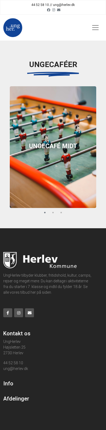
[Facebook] (48, 10)
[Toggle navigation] (95, 27)
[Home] (12, 27)
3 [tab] (61, 212)
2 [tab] (53, 212)
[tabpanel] (53, 147)
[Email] (58, 10)
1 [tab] (45, 212)
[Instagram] (53, 10)
